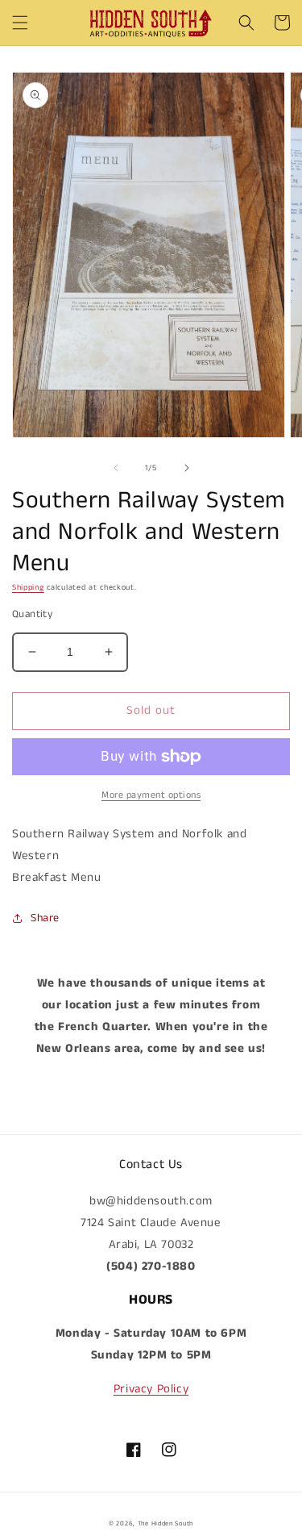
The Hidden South (165, 1524)
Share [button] (45, 918)
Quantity (32, 614)
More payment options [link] (151, 795)
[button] (20, 22)
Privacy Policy (151, 1388)
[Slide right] (187, 468)
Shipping (28, 587)
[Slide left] (116, 468)
